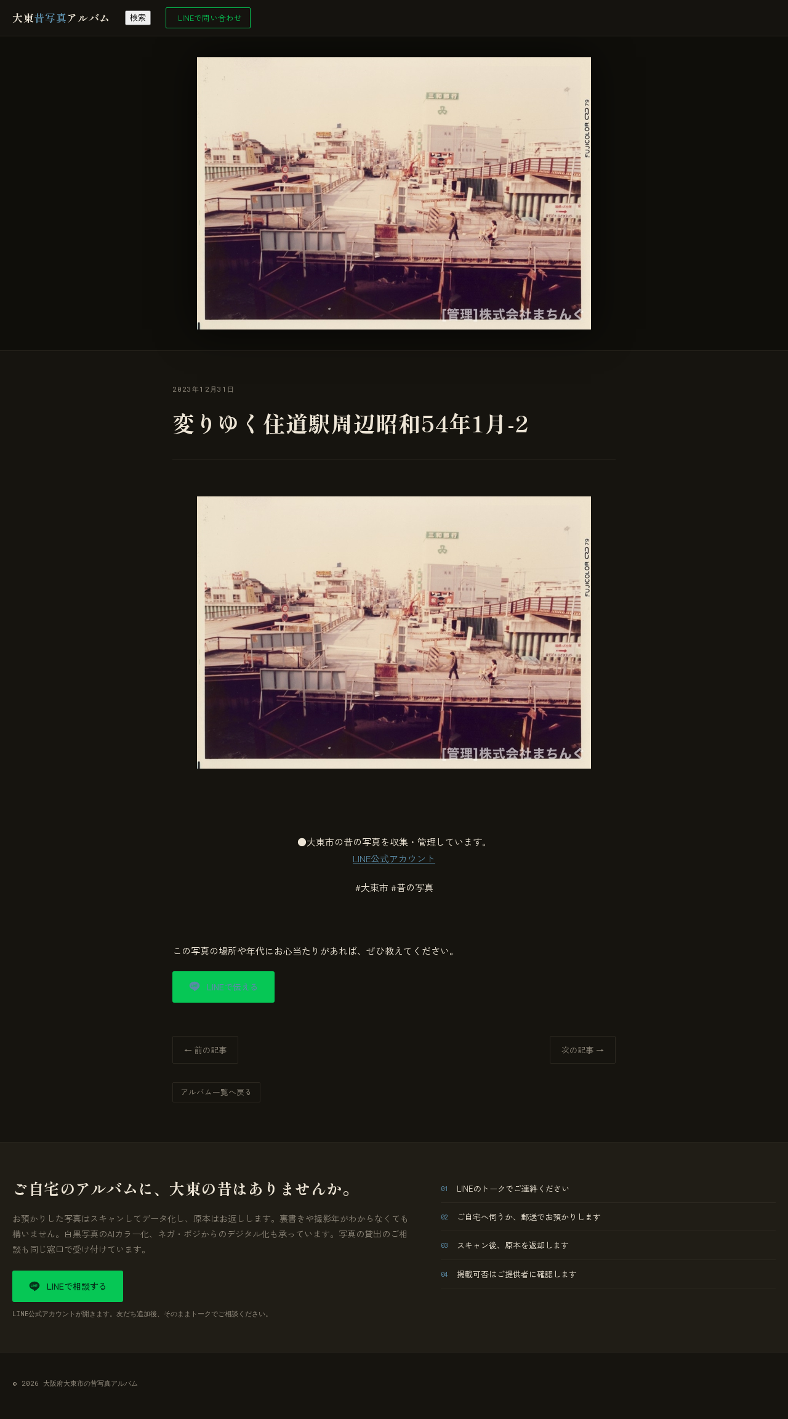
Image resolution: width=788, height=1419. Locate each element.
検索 (138, 17)
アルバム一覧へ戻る (216, 1092)
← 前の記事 (205, 1050)
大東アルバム (61, 17)
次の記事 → (582, 1050)
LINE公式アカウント (394, 858)
